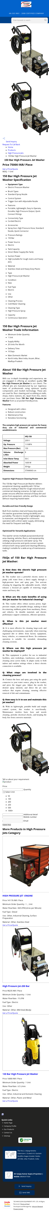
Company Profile (10, 1126)
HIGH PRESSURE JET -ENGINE (18, 895)
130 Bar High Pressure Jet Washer (20, 1074)
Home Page (8, 1123)
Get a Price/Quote (10, 169)
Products (12, 150)
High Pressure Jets (16, 153)
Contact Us (8, 1133)
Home (10, 147)
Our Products (9, 1129)
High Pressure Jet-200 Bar (16, 986)
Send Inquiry (11, 141)
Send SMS (26, 1192)
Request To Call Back (11, 144)
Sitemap (7, 1136)
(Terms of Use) (25, 1204)
